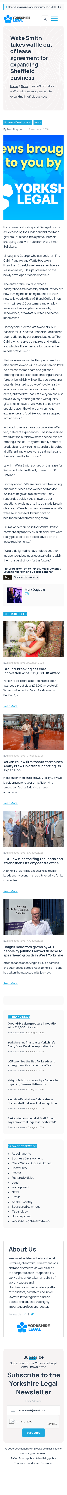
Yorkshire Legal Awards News (31, 1221)
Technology (20, 1211)
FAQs (14, 1458)
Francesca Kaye (16, 1032)
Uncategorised (21, 1216)
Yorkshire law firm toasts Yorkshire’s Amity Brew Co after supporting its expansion (31, 1046)
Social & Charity (22, 1202)
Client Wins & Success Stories (32, 1163)
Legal (15, 1182)
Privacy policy (26, 1458)
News (24, 86)
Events (16, 1173)
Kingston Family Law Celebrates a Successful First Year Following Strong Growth (33, 1103)
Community (19, 1168)
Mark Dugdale (15, 129)
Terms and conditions (26, 1463)
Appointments (21, 1154)
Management (20, 1187)
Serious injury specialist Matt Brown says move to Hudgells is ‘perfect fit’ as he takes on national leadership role (33, 1122)
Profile (16, 1197)
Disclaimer (47, 1463)
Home (14, 86)
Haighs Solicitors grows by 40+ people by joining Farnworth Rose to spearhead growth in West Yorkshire (33, 1084)
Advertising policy (46, 1458)
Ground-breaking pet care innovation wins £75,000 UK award (37, 7)
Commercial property (26, 577)
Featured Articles (23, 1178)
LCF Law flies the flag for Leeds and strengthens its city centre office (31, 1063)
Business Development (17, 122)
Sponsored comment (26, 1207)
